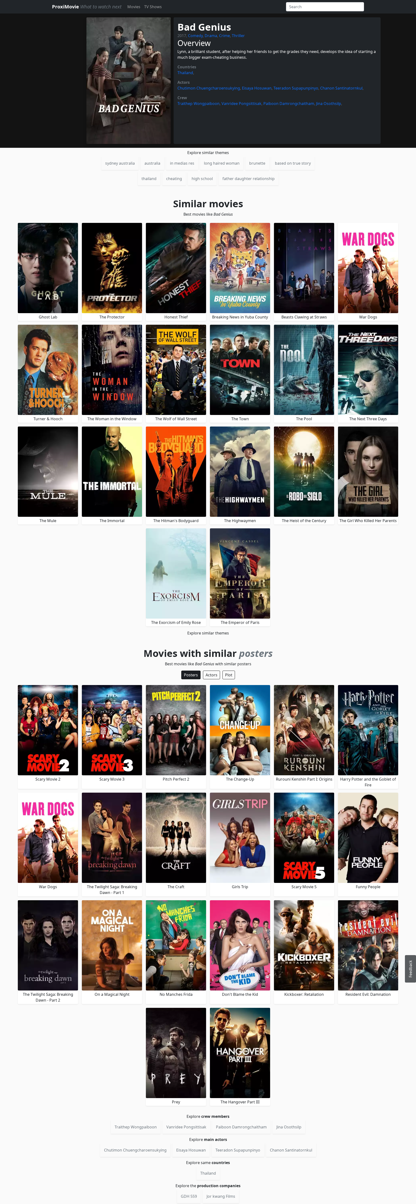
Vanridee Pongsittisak (241, 103)
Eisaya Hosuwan (257, 88)
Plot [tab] (228, 675)
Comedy (195, 35)
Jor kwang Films (221, 1196)
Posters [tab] (191, 675)
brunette (257, 163)
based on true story (293, 163)
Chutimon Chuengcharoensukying (208, 88)
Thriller (238, 35)
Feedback (410, 968)
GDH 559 (189, 1196)
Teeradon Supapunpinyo (295, 88)
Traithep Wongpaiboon (198, 103)
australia (152, 163)
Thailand (185, 72)
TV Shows (153, 6)
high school (202, 178)
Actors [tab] (211, 675)
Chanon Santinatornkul (341, 88)
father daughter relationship (248, 178)
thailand (149, 178)
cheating (174, 178)
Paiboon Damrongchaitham (288, 103)
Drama (211, 35)
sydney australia (120, 163)
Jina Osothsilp (328, 103)
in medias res (182, 163)
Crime (224, 35)
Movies (133, 6)
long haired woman (222, 163)
